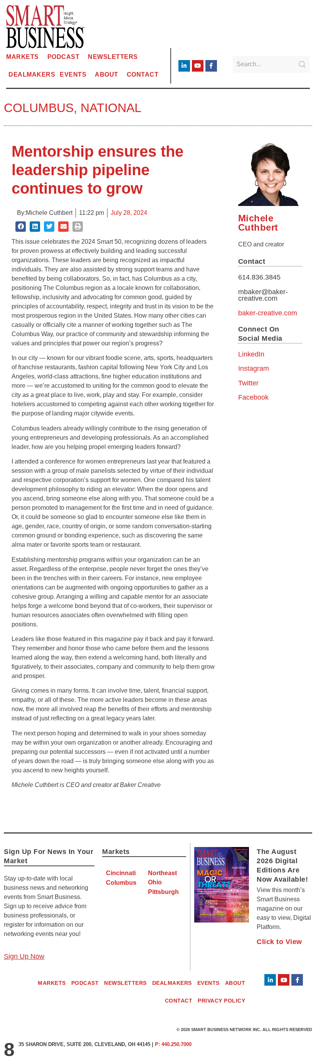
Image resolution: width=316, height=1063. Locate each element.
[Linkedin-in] (184, 66)
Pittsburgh (163, 892)
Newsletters (113, 57)
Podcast (63, 57)
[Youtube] (197, 66)
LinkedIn (251, 354)
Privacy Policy (221, 1001)
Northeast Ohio (162, 878)
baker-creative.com (267, 313)
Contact (143, 74)
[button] (20, 226)
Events (73, 74)
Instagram (253, 368)
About (106, 74)
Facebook (253, 397)
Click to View (279, 942)
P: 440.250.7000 (173, 1044)
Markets (22, 57)
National (111, 108)
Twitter (248, 383)
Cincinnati (121, 873)
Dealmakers (31, 74)
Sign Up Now (24, 956)
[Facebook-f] (211, 66)
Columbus (39, 108)
